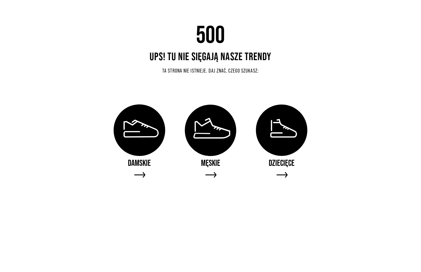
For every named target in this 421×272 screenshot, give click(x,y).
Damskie (139, 163)
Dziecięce (282, 163)
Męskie (210, 163)
